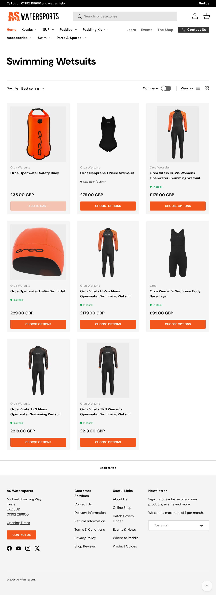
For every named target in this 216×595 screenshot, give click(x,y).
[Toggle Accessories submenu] (31, 37)
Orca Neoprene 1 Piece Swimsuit (107, 173)
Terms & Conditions (89, 529)
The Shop (165, 30)
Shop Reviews (85, 546)
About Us (120, 499)
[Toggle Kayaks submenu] (36, 29)
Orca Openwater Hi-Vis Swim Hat (37, 291)
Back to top (108, 468)
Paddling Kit (92, 29)
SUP (46, 29)
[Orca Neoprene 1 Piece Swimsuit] (108, 134)
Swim (42, 38)
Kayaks (27, 29)
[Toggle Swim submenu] (50, 37)
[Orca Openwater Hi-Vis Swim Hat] (38, 252)
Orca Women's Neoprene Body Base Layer (175, 293)
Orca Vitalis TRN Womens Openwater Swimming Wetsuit (105, 411)
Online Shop (122, 507)
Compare (150, 88)
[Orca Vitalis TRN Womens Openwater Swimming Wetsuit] (108, 370)
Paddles (66, 29)
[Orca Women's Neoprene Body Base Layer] (178, 252)
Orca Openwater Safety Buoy (34, 173)
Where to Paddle (126, 538)
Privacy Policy (85, 538)
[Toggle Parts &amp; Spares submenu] (84, 37)
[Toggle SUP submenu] (52, 29)
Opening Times (18, 523)
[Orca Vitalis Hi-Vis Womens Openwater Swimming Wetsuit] (178, 134)
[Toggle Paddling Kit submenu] (105, 29)
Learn (131, 30)
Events (147, 30)
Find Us (203, 3)
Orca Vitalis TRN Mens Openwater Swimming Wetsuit (35, 411)
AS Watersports (25, 579)
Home (11, 29)
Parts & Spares (69, 38)
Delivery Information (90, 512)
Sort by (13, 88)
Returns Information (89, 521)
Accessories (17, 38)
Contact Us (21, 535)
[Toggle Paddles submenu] (75, 29)
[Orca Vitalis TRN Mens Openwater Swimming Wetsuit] (38, 370)
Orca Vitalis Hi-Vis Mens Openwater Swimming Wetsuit (105, 293)
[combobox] (125, 16)
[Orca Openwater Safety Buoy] (38, 134)
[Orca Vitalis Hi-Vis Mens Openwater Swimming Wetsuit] (108, 252)
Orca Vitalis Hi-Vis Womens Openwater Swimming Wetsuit (175, 175)
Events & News (124, 529)
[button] (206, 16)
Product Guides (125, 546)
